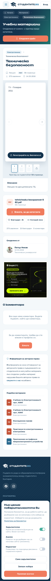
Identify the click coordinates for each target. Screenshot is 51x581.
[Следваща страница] (42, 122)
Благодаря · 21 (17, 220)
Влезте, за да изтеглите (27, 212)
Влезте (25, 345)
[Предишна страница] (9, 122)
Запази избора (25, 566)
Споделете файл (27, 38)
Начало (10, 13)
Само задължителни (25, 559)
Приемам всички (25, 574)
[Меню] (6, 4)
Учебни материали (21, 24)
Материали (23, 13)
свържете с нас (14, 380)
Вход (45, 4)
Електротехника (11, 17)
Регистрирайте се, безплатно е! (27, 155)
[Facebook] (6, 486)
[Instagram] (13, 486)
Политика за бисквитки (15, 521)
